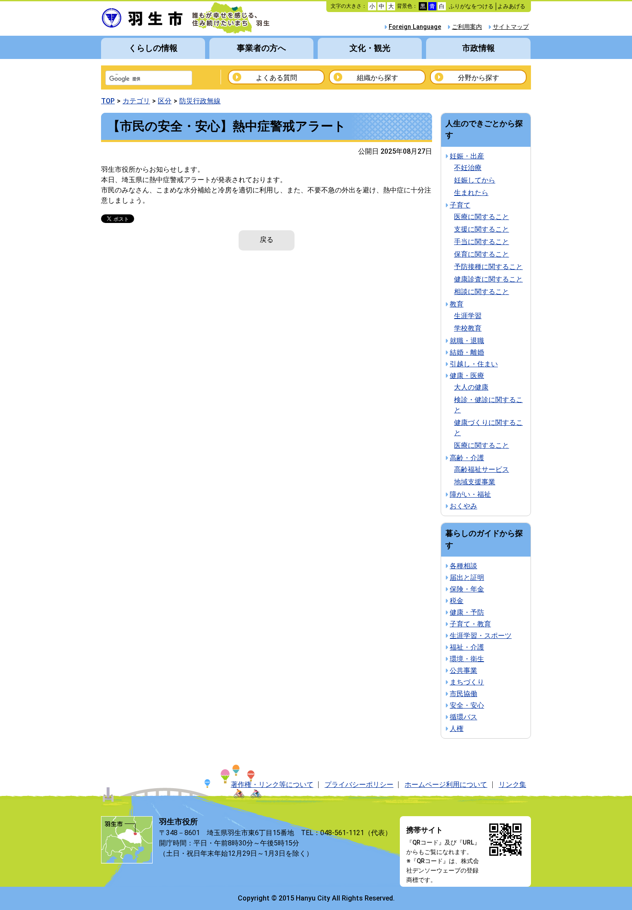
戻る (266, 239)
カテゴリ (136, 101)
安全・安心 (467, 705)
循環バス (463, 717)
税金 (456, 601)
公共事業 (463, 670)
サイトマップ (511, 27)
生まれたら (471, 193)
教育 (456, 304)
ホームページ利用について (446, 784)
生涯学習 (468, 316)
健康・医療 (467, 375)
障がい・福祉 (470, 494)
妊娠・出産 (467, 156)
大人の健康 (471, 387)
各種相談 (463, 566)
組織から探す (377, 78)
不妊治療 (468, 168)
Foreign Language (415, 27)
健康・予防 (467, 612)
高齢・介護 (467, 458)
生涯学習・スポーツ (481, 635)
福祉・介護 (467, 647)
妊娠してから (474, 180)
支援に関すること (481, 229)
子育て (460, 205)
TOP (108, 101)
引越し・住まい (474, 364)
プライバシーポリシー (359, 784)
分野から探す (478, 78)
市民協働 (463, 694)
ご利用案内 (467, 27)
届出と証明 (467, 577)
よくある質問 (276, 78)
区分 (165, 101)
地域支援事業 (474, 482)
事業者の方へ (261, 48)
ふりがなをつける (471, 6)
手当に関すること (481, 242)
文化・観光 (370, 48)
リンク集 (512, 784)
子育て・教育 (470, 624)
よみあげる (511, 6)
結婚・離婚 (467, 352)
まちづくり (467, 682)
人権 (456, 728)
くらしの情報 (153, 48)
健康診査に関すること (488, 279)
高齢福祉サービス (481, 469)
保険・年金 (467, 589)
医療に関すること (481, 217)
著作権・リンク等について (272, 784)
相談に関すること (481, 292)
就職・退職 (467, 341)
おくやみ (463, 506)
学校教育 (468, 328)
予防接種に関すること (488, 267)
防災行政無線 (200, 101)
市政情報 (478, 48)
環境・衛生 (467, 659)
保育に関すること (481, 254)
